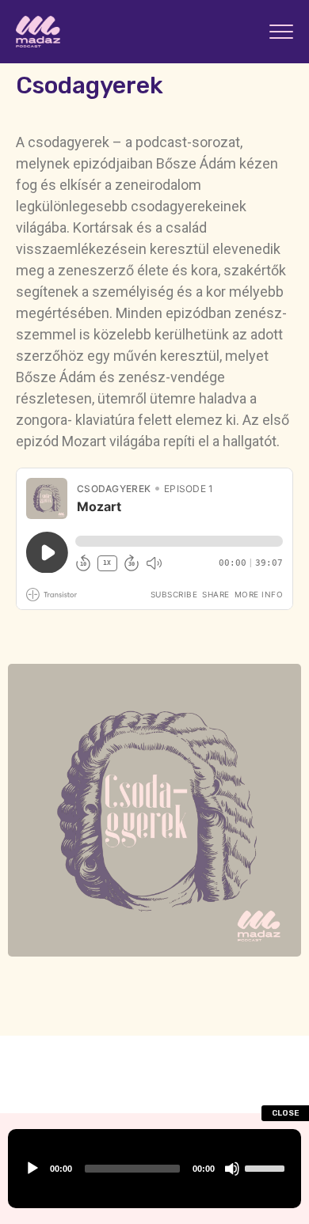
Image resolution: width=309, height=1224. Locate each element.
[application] (154, 1168)
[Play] (32, 1169)
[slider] (267, 1168)
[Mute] (232, 1169)
